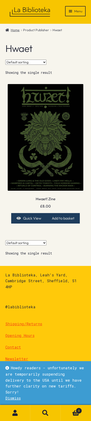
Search (45, 413)
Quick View (32, 218)
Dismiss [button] (13, 398)
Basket (70, 409)
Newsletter (16, 358)
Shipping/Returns (23, 323)
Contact (13, 347)
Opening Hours (20, 335)
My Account (15, 413)
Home (15, 30)
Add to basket (63, 218)
